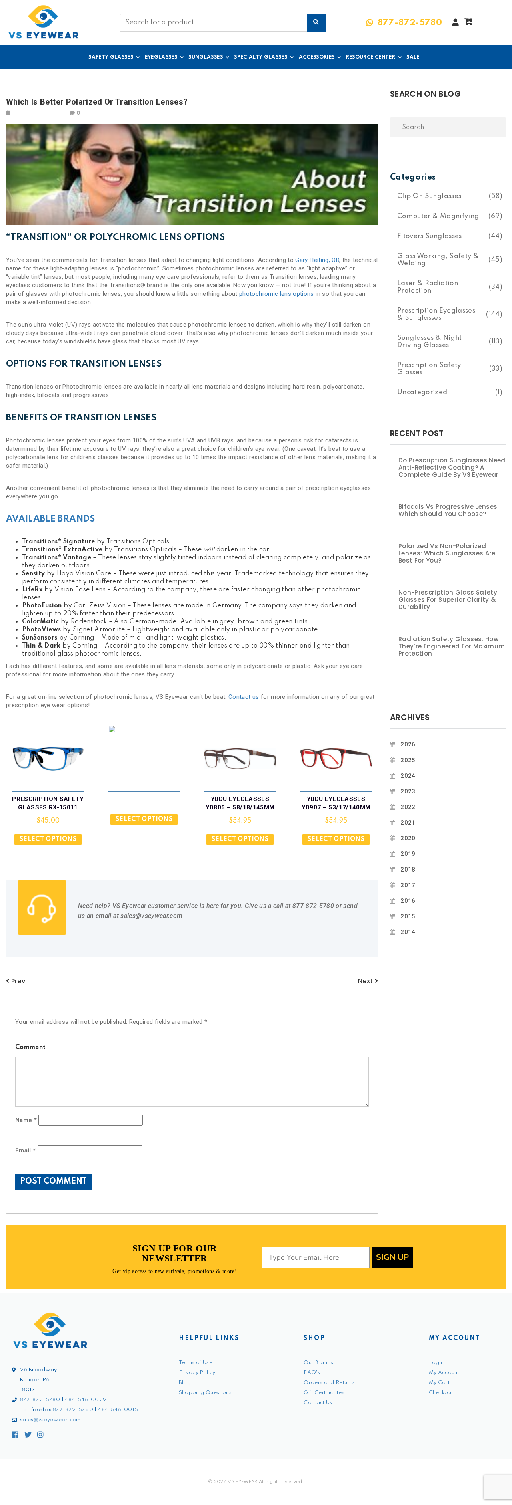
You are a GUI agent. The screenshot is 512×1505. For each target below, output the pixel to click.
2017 (407, 885)
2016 (407, 900)
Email (25, 1150)
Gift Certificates (324, 1392)
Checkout (441, 1392)
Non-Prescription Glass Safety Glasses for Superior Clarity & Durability (447, 600)
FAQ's (312, 1372)
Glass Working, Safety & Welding (438, 260)
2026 (407, 744)
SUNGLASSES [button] (205, 57)
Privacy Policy (197, 1372)
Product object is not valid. (144, 805)
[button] (468, 23)
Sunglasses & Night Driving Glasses (429, 342)
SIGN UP (392, 1257)
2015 (407, 916)
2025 (407, 760)
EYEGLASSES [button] (161, 57)
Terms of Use (195, 1362)
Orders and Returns (329, 1382)
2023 (407, 791)
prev (17, 981)
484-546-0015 (118, 1409)
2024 (407, 775)
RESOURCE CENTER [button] (370, 57)
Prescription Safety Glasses (429, 369)
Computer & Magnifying (438, 216)
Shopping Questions (205, 1392)
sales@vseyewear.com (50, 1419)
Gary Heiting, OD (317, 260)
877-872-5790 (73, 1409)
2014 (407, 932)
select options (48, 839)
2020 (407, 838)
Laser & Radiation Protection (427, 287)
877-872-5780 (40, 1399)
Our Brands (319, 1362)
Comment (30, 1047)
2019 (407, 853)
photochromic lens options (276, 293)
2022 (407, 807)
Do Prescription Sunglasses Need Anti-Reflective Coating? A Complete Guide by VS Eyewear (452, 467)
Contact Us (318, 1402)
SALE (412, 57)
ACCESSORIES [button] (317, 57)
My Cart (439, 1382)
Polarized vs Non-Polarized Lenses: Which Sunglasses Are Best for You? (447, 553)
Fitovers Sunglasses (429, 236)
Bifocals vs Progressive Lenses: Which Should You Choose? (448, 510)
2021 (407, 822)
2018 (407, 869)
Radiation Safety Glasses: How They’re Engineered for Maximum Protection (451, 646)
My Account (444, 1372)
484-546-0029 (85, 1399)
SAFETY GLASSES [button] (110, 57)
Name (26, 1120)
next (366, 981)
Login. (437, 1362)
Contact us (243, 696)
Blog (185, 1382)
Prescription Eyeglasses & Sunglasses (436, 314)
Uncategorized (422, 392)
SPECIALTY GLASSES (260, 57)
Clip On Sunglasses (429, 196)
